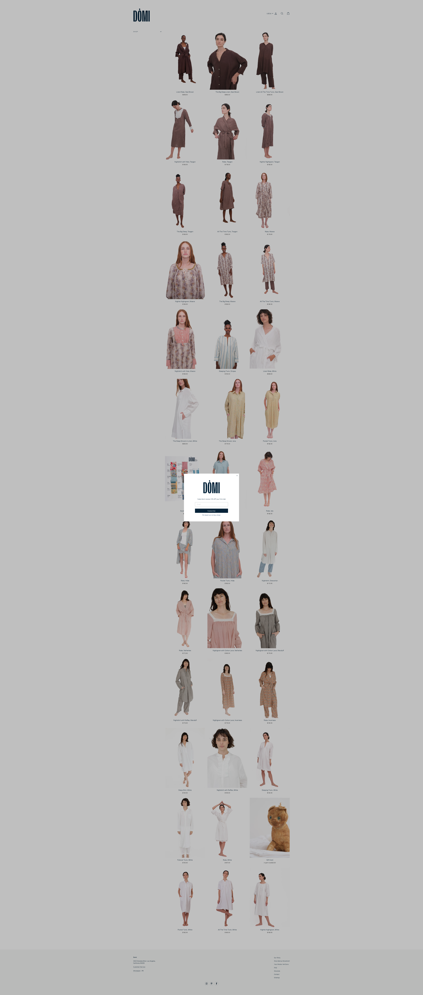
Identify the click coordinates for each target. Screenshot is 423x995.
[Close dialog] (237, 475)
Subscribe (211, 510)
